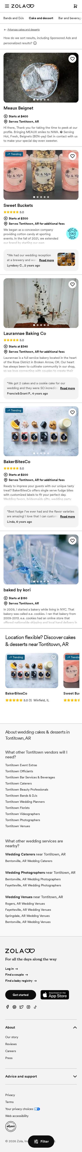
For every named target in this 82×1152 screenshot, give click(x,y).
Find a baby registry (19, 980)
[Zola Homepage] (22, 6)
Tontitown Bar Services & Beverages (30, 777)
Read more (46, 260)
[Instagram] (28, 1008)
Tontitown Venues (17, 826)
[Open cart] (75, 6)
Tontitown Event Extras (21, 765)
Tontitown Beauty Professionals (26, 789)
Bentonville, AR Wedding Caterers (28, 861)
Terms (9, 1102)
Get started (20, 995)
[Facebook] (7, 1008)
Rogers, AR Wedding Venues (25, 903)
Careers (10, 1051)
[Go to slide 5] (48, 99)
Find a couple (14, 974)
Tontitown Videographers (22, 814)
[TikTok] (35, 1008)
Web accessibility (16, 1116)
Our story (11, 1037)
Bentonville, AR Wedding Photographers (33, 879)
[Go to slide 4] (44, 99)
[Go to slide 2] (37, 99)
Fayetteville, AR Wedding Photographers (33, 885)
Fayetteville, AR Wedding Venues (28, 909)
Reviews (11, 1044)
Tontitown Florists (17, 808)
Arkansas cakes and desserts (23, 29)
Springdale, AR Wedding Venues (27, 916)
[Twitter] (21, 1008)
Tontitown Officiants (19, 771)
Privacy (10, 1095)
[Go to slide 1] (34, 99)
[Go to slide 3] (41, 99)
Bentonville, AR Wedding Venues (28, 922)
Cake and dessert (41, 18)
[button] (72, 59)
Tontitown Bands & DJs (21, 795)
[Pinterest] (14, 1008)
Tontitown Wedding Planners (25, 801)
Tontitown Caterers (18, 783)
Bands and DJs (13, 18)
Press (8, 1058)
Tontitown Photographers (22, 820)
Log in (9, 968)
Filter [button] (44, 1141)
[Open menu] (7, 6)
